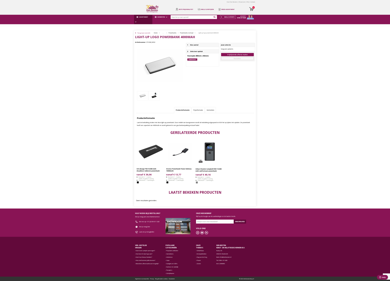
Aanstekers (169, 254)
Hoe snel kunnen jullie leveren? (145, 260)
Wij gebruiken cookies (161, 279)
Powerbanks (172, 33)
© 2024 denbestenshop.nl (246, 279)
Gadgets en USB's (171, 264)
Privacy (152, 279)
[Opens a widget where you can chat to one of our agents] (382, 277)
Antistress (169, 257)
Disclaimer (172, 279)
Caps (168, 260)
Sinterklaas (200, 251)
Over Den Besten (232, 2)
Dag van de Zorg (202, 257)
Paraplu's (169, 270)
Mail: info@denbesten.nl (223, 257)
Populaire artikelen (172, 251)
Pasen (199, 260)
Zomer (199, 264)
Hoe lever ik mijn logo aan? (144, 254)
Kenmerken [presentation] (210, 110)
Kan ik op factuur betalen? (144, 257)
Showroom (242, 2)
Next (258, 3)
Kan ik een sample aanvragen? (145, 251)
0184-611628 (241, 18)
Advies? (243, 16)
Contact (252, 2)
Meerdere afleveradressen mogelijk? (147, 264)
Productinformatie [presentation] (183, 110)
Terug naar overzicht (143, 33)
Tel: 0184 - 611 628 (221, 260)
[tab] (182, 110)
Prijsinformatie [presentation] (198, 110)
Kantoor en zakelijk (172, 267)
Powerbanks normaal (186, 33)
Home (156, 33)
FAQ (248, 2)
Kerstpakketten (201, 254)
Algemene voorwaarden (142, 279)
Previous (131, 3)
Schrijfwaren (170, 273)
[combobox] (192, 17)
